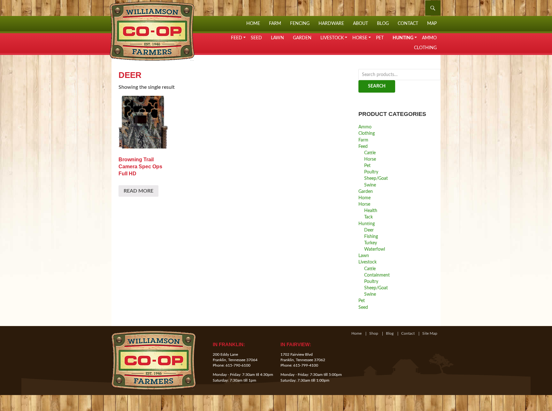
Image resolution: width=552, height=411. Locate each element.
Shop (373, 334)
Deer (369, 230)
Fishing (371, 236)
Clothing (425, 48)
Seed (256, 38)
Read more (138, 191)
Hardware (331, 23)
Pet (380, 38)
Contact (408, 23)
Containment (377, 275)
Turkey (370, 242)
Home (253, 23)
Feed (236, 38)
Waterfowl (374, 249)
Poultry (371, 172)
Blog (383, 23)
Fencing (300, 23)
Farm (275, 23)
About (360, 23)
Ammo (429, 38)
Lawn (277, 38)
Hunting (403, 38)
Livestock (332, 38)
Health (370, 210)
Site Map (429, 334)
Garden (302, 38)
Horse (359, 38)
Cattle (370, 152)
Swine (370, 185)
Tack (368, 217)
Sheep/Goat (376, 178)
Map (432, 23)
